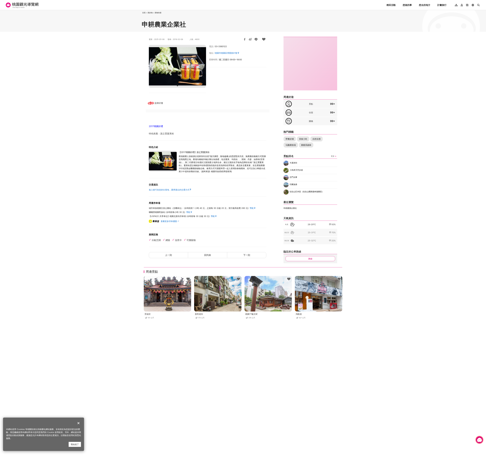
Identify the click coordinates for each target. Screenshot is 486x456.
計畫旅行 (442, 5)
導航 (252, 208)
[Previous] (152, 66)
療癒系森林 (306, 145)
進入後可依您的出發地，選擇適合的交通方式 (169, 189)
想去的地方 (424, 5)
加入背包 (263, 39)
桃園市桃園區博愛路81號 (226, 53)
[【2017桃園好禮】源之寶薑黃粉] (163, 161)
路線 (310, 258)
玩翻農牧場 (291, 145)
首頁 (144, 13)
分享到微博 (250, 39)
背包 (188, 279)
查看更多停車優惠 (169, 221)
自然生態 (316, 139)
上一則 (168, 255)
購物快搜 (158, 13)
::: (141, 13)
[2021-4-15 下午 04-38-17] (177, 66)
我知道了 (75, 444)
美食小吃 (303, 139)
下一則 (246, 255)
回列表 (207, 255)
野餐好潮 (290, 139)
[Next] (202, 66)
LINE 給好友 (256, 39)
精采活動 (391, 5)
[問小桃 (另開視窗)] (479, 440)
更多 (333, 156)
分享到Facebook (244, 39)
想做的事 (407, 5)
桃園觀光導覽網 (21, 5)
